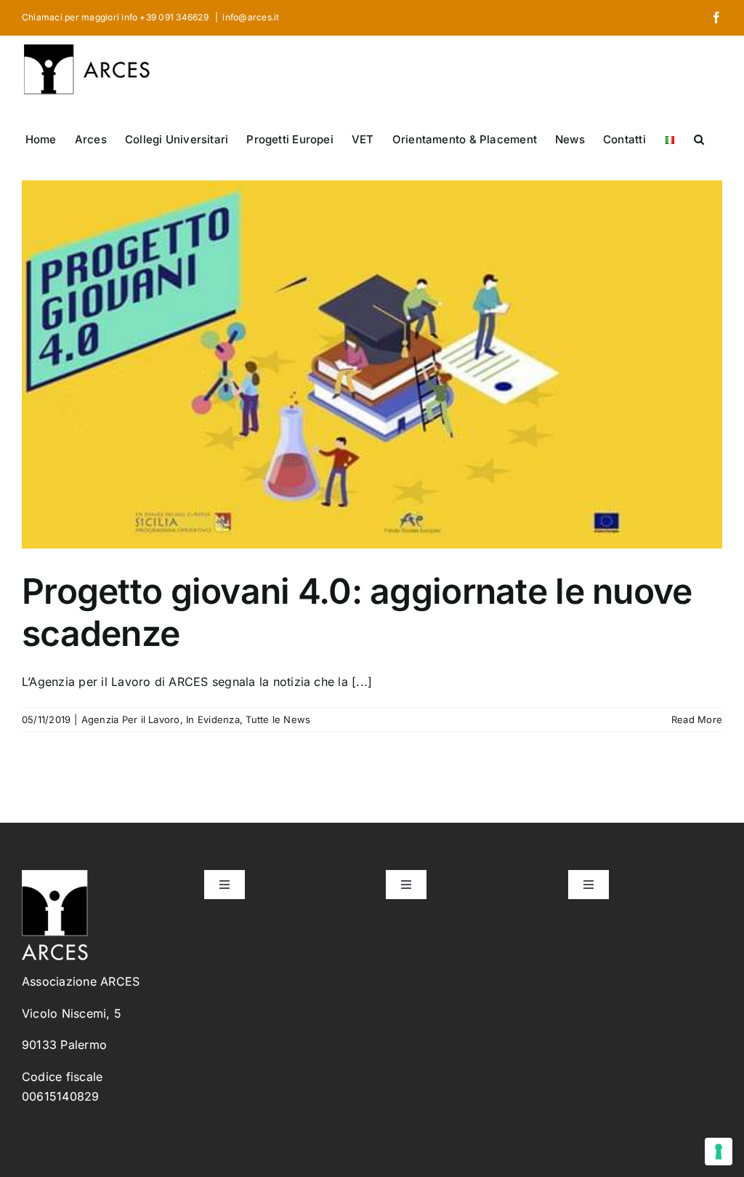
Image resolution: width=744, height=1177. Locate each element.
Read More (696, 719)
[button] (699, 138)
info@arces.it (250, 17)
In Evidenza (213, 719)
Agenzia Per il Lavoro (130, 719)
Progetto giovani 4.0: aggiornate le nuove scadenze (357, 612)
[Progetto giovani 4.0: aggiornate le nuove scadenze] (372, 364)
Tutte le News (278, 719)
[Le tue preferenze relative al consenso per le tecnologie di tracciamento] (718, 1151)
